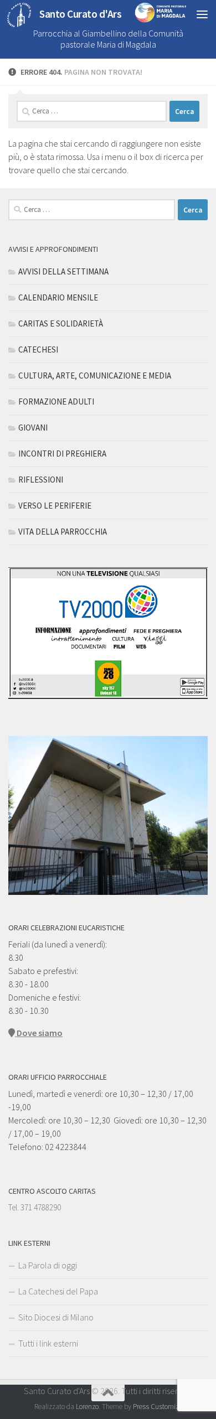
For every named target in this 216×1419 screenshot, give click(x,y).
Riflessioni (40, 479)
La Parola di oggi (47, 1265)
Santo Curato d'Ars (80, 13)
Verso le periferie (54, 505)
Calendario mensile (58, 297)
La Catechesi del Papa (58, 1291)
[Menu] (202, 14)
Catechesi (38, 349)
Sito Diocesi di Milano (56, 1317)
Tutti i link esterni (48, 1343)
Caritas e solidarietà (60, 323)
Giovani (33, 427)
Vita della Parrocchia (62, 531)
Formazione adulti (56, 401)
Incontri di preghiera (62, 453)
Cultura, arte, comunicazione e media (94, 375)
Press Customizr (157, 1406)
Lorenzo (87, 1406)
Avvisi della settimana (63, 271)
